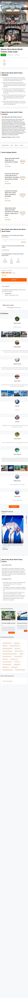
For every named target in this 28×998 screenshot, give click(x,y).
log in (11, 307)
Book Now (14, 279)
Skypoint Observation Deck (7, 656)
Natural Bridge (5, 645)
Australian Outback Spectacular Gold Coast (10, 653)
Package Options (5, 145)
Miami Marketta (17, 661)
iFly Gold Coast (5, 659)
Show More (14, 506)
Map (12, 145)
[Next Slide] (26, 525)
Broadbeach (21, 653)
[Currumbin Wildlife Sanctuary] (8, 615)
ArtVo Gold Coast (17, 648)
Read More (23, 242)
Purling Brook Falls (14, 667)
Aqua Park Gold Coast (13, 659)
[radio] (14, 162)
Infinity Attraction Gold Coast (7, 648)
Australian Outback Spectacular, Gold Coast (12, 544)
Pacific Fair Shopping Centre (7, 661)
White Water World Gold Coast (15, 645)
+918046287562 (7, 293)
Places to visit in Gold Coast (7, 681)
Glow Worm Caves (6, 667)
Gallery (25, 8)
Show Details (8, 166)
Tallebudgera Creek (17, 664)
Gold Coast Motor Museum (7, 664)
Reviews (16, 145)
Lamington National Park (18, 656)
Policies (21, 145)
